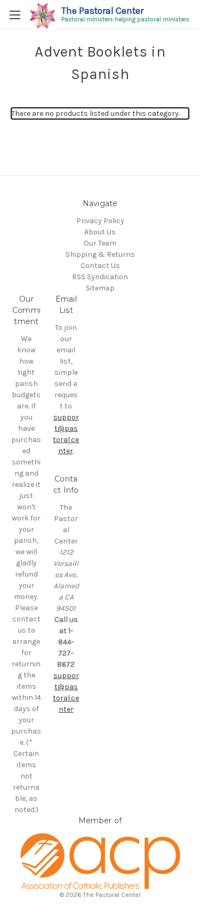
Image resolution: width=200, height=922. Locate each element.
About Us (100, 232)
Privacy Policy (100, 220)
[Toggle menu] (14, 14)
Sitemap (100, 288)
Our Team (100, 243)
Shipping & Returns (100, 254)
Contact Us (100, 265)
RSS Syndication (100, 276)
